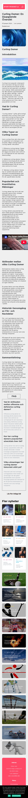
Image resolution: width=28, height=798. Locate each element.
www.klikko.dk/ (15, 776)
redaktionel (6, 26)
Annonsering (14, 784)
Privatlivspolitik (16, 795)
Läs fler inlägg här (14, 494)
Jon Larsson (17, 23)
